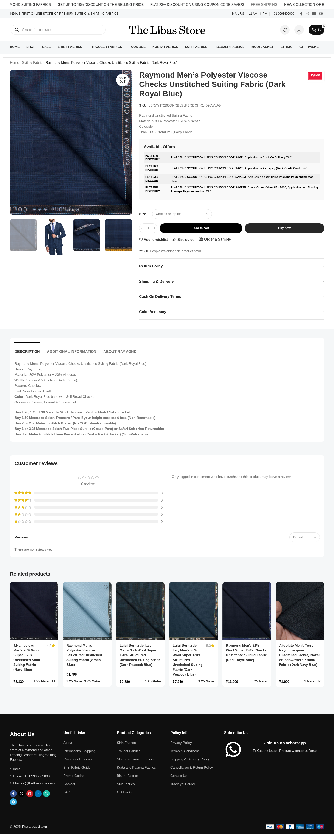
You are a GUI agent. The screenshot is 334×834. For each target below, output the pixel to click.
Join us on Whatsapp (285, 743)
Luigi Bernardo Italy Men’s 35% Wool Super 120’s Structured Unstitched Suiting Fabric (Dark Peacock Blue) (140, 655)
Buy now (284, 228)
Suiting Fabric (32, 62)
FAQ (66, 792)
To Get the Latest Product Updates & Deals (285, 751)
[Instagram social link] (307, 13)
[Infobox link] (64, 14)
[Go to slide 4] (78, 210)
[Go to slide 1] (64, 210)
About (67, 743)
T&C (289, 157)
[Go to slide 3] (73, 210)
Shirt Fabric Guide (76, 767)
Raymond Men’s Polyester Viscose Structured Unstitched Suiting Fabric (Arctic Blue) (84, 655)
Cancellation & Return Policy (191, 767)
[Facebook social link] (301, 13)
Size (142, 214)
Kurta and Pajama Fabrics (136, 767)
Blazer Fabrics (128, 776)
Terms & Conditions (185, 751)
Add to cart (201, 228)
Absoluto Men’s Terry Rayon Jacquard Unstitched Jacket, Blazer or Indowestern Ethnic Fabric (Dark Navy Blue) (299, 655)
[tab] (27, 349)
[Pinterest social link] (320, 13)
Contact (69, 784)
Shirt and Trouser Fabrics (136, 759)
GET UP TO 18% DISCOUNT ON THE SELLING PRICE (84, 4)
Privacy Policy (181, 743)
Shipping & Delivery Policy (190, 759)
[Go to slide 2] (68, 210)
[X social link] (21, 793)
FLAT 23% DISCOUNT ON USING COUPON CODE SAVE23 (180, 4)
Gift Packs (125, 792)
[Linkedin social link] (38, 793)
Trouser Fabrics (128, 751)
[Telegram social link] (13, 801)
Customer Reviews (77, 759)
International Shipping (79, 751)
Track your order (182, 784)
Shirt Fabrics (126, 743)
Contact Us (178, 776)
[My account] (299, 29)
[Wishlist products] (285, 29)
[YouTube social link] (313, 13)
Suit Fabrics (126, 784)
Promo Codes (73, 776)
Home (14, 62)
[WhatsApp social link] (46, 793)
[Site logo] (167, 29)
